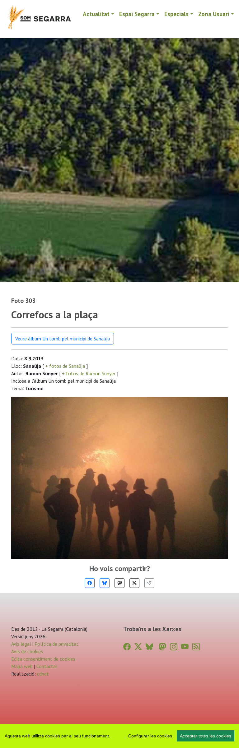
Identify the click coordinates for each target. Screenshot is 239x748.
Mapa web (22, 666)
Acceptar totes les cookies (205, 735)
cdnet (42, 674)
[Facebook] (90, 583)
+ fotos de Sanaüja (65, 366)
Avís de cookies (27, 651)
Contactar (46, 666)
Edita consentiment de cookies (43, 659)
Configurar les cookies (150, 735)
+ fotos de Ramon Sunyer (89, 373)
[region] (119, 736)
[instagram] (173, 647)
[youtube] (185, 647)
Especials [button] (176, 14)
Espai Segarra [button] (137, 14)
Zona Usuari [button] (213, 14)
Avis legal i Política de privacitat (44, 644)
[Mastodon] (119, 583)
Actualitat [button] (96, 14)
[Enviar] (149, 583)
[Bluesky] (105, 583)
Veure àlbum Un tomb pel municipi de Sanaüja (62, 338)
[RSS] (196, 647)
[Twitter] (134, 583)
